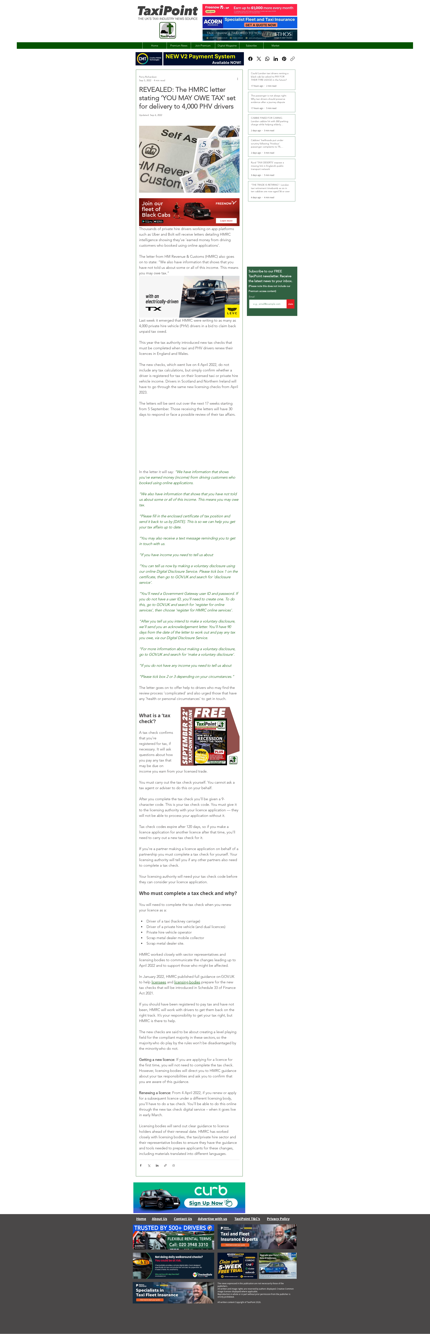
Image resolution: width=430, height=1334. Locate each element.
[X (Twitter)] (259, 59)
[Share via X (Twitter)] (148, 1165)
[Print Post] (173, 1165)
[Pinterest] (284, 59)
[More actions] (237, 79)
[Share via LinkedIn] (157, 1165)
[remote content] (189, 443)
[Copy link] (292, 59)
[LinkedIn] (276, 59)
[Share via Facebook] (140, 1165)
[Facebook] (250, 59)
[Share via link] (165, 1165)
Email (252, 296)
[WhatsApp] (267, 59)
